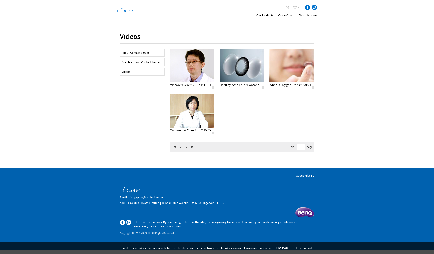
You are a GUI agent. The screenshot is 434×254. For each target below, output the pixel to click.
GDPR (178, 226)
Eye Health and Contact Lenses (141, 62)
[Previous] (181, 147)
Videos (126, 72)
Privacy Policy (141, 226)
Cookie (169, 226)
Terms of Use (157, 226)
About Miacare (305, 175)
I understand (304, 248)
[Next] (186, 147)
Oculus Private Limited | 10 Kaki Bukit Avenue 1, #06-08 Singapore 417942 (177, 203)
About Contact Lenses (135, 53)
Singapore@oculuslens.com (147, 197)
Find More (282, 248)
